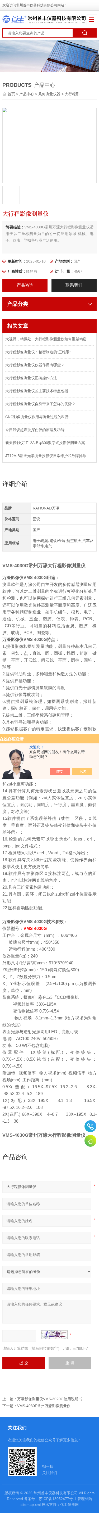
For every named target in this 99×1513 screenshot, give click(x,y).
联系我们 (73, 285)
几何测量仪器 (49, 94)
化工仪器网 (69, 1504)
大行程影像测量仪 (79, 94)
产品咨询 (25, 285)
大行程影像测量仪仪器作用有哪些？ (34, 365)
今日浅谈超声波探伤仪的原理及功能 (34, 430)
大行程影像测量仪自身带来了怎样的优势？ (40, 404)
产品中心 (26, 94)
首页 (12, 94)
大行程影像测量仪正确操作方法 (31, 378)
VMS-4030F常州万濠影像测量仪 (43, 1406)
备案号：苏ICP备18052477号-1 (50, 1499)
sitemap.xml (31, 1504)
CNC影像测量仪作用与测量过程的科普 (37, 417)
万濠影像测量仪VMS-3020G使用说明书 (49, 1399)
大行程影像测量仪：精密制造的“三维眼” (38, 352)
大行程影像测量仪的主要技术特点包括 (36, 391)
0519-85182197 (90, 1126)
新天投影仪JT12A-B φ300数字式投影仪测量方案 (45, 443)
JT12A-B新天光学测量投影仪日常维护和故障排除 (45, 456)
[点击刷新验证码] (54, 1334)
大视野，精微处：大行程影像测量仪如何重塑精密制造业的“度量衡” (49, 339)
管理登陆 (84, 1499)
